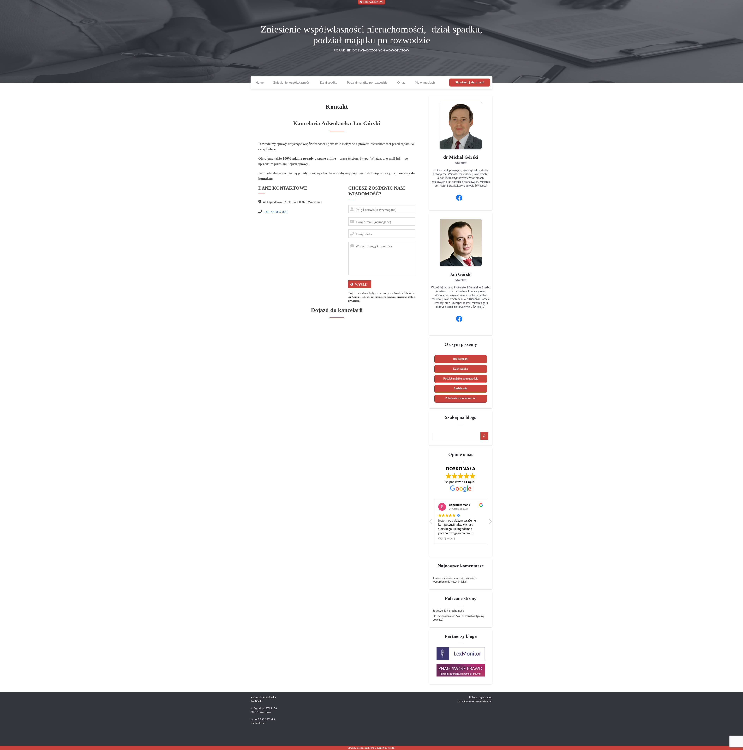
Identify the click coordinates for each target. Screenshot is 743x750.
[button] (490, 522)
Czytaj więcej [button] (446, 538)
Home (259, 82)
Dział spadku (328, 82)
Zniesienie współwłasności (291, 82)
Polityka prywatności (480, 697)
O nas (401, 82)
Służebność (460, 388)
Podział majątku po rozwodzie (367, 82)
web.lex (391, 748)
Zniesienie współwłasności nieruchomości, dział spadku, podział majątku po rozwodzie (371, 34)
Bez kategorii (460, 359)
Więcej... (481, 186)
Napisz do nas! (258, 723)
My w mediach (425, 82)
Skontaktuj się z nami (469, 82)
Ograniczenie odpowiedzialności (474, 701)
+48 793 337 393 (373, 2)
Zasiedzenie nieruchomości (448, 611)
